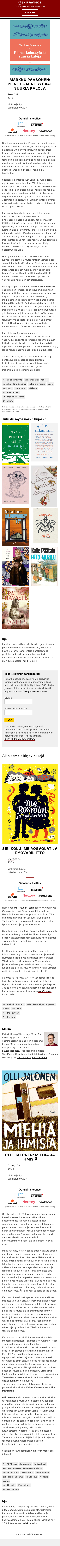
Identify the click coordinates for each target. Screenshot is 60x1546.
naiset (50, 384)
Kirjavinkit (33, 2)
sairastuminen (42, 1472)
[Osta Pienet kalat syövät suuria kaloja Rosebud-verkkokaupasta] (38, 126)
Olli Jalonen (13, 1489)
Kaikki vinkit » (30, 660)
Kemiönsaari (13, 392)
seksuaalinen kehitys (13, 1477)
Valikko (30, 12)
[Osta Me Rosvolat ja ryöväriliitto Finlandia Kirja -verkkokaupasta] (22, 891)
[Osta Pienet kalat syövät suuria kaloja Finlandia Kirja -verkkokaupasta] (22, 126)
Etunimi (8, 697)
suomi (10, 401)
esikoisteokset (32, 380)
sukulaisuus (31, 1477)
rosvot (6, 1008)
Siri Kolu (11, 1017)
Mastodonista (24, 1057)
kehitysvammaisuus (32, 1468)
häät (29, 1004)
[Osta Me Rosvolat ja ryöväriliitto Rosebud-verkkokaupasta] (38, 891)
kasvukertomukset (12, 1468)
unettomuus (21, 388)
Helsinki (11, 1485)
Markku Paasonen (16, 396)
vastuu (6, 1481)
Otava (11, 859)
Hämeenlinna (23, 1485)
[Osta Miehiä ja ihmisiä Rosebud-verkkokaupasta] (38, 1197)
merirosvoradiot (11, 1472)
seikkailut (16, 1008)
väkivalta (33, 388)
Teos (10, 94)
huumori (20, 1004)
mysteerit (50, 1004)
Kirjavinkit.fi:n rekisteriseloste (19, 739)
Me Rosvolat (13, 1013)
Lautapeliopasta (10, 1050)
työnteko (44, 1477)
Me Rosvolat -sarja (24, 907)
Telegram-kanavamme (35, 691)
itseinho (7, 384)
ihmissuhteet (39, 1464)
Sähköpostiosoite (15, 708)
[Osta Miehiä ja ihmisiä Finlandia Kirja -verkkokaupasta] (22, 1197)
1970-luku (12, 1464)
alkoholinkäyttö (14, 380)
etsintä (10, 1004)
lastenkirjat (38, 1004)
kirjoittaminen (20, 384)
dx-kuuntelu (25, 1464)
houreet (44, 380)
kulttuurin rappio (37, 384)
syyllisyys (8, 388)
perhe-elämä (27, 1472)
